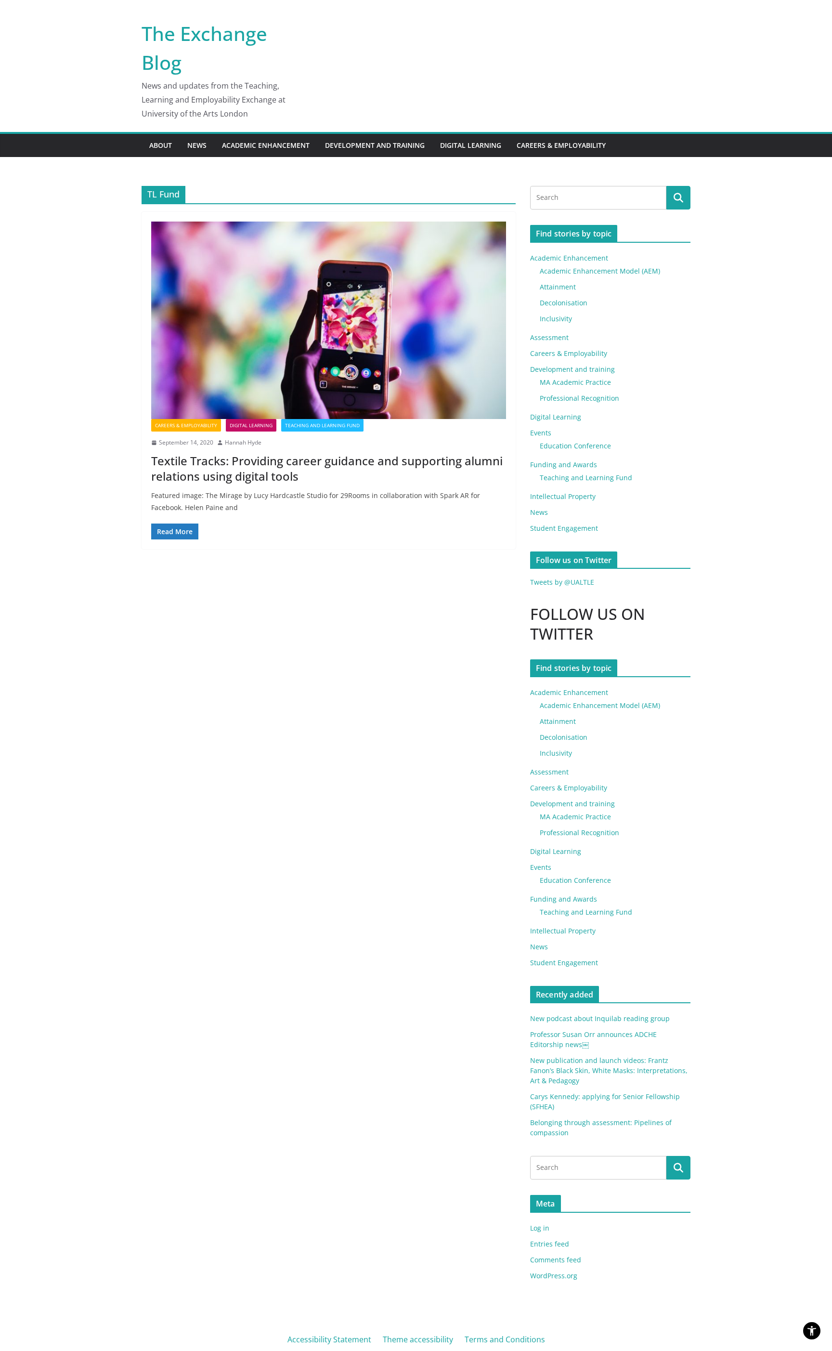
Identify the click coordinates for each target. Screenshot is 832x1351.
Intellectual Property (563, 496)
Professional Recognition (579, 398)
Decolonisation (563, 302)
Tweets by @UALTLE (562, 582)
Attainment (558, 286)
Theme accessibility (418, 1339)
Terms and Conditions (505, 1339)
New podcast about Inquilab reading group (600, 1018)
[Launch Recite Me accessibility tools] (811, 1330)
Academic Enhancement (266, 145)
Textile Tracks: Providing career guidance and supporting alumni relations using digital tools (327, 468)
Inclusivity (556, 318)
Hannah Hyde (243, 442)
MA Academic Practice (575, 382)
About (160, 145)
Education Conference (575, 445)
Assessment (549, 337)
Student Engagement (564, 528)
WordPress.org (553, 1275)
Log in (539, 1228)
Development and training (375, 145)
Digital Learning (470, 145)
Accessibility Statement (329, 1339)
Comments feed (555, 1259)
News (197, 145)
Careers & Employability (561, 145)
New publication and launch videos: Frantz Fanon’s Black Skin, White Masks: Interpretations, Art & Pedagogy (609, 1070)
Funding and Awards (563, 464)
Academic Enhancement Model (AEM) (600, 270)
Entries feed (549, 1243)
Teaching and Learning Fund (322, 425)
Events (540, 432)
